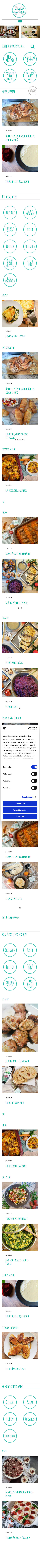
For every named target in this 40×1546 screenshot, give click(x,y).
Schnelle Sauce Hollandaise (17, 181)
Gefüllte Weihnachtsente (16, 603)
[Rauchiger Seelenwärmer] (20, 467)
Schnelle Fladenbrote (15, 1103)
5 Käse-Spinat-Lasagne (15, 336)
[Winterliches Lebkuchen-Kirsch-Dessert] (20, 1469)
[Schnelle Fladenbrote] (20, 1079)
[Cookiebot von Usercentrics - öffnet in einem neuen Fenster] (28, 728)
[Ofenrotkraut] (20, 682)
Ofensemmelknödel (14, 662)
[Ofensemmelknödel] (20, 637)
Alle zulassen (20, 804)
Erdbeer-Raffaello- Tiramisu (18, 1537)
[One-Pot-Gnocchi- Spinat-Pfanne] (20, 1237)
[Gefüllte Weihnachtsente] (20, 576)
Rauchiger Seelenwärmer (16, 490)
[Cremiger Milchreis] (20, 875)
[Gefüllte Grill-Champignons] (20, 1028)
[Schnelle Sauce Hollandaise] (20, 158)
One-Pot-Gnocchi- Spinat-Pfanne (17, 1262)
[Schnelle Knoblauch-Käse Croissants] (20, 411)
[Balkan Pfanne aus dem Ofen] (20, 530)
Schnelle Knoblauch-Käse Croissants (17, 436)
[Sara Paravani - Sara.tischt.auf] (19, 10)
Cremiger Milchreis (14, 898)
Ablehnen (20, 816)
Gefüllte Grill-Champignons (18, 1061)
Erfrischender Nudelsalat (16, 1218)
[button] (20, 22)
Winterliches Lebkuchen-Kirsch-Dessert (20, 1494)
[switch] (34, 774)
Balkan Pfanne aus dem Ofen (18, 553)
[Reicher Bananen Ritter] (20, 1345)
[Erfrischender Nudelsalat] (20, 1195)
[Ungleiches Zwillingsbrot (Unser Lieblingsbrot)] (20, 112)
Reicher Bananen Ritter (16, 1369)
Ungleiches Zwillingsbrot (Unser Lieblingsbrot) (20, 137)
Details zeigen (27, 797)
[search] (32, 46)
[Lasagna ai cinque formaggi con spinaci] (20, 313)
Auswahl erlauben (20, 810)
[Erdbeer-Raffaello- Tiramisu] (20, 1514)
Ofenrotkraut (11, 706)
